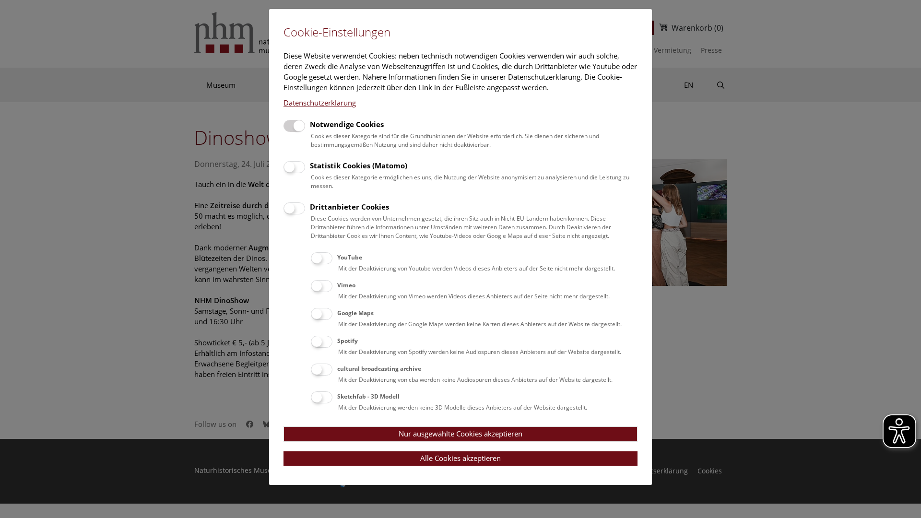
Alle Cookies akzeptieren (460, 458)
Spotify (347, 341)
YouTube (349, 257)
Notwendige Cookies (347, 124)
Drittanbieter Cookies (349, 207)
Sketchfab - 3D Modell (368, 396)
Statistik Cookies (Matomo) (358, 165)
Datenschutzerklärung (319, 102)
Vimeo (346, 285)
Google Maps (355, 313)
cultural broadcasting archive (379, 369)
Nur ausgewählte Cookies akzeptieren (460, 433)
